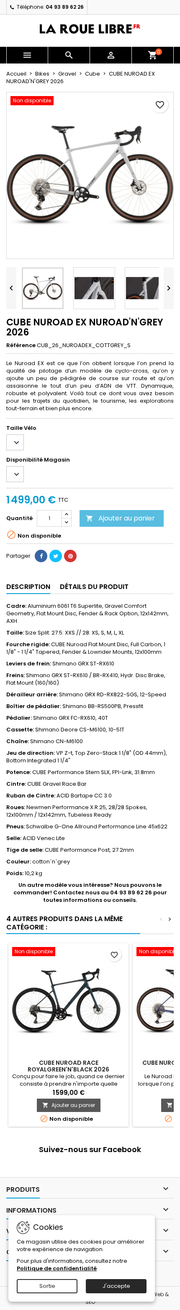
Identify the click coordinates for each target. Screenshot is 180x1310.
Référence (21, 345)
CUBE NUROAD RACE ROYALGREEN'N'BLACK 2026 (68, 1066)
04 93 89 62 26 (65, 6)
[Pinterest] (70, 556)
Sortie (47, 1286)
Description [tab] (28, 587)
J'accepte (116, 1286)
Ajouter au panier (120, 518)
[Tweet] (55, 556)
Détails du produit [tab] (94, 587)
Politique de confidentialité (57, 1268)
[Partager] (41, 556)
